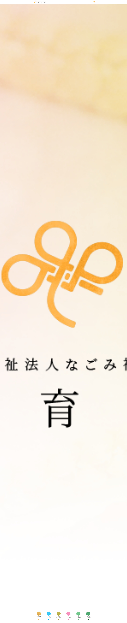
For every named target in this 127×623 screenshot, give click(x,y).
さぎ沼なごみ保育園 (48, 617)
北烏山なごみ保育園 (78, 617)
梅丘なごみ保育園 (68, 617)
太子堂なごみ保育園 (58, 617)
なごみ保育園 (38, 616)
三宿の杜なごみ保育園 (88, 617)
